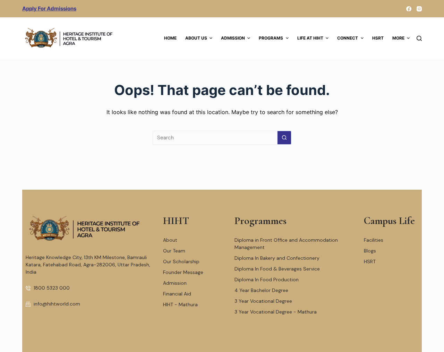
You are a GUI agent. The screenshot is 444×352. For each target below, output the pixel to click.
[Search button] (284, 138)
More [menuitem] (398, 38)
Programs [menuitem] (271, 38)
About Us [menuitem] (196, 38)
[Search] (419, 38)
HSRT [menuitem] (378, 38)
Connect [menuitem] (347, 38)
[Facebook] (408, 8)
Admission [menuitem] (233, 38)
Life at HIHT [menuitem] (310, 38)
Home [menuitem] (170, 38)
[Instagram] (419, 8)
